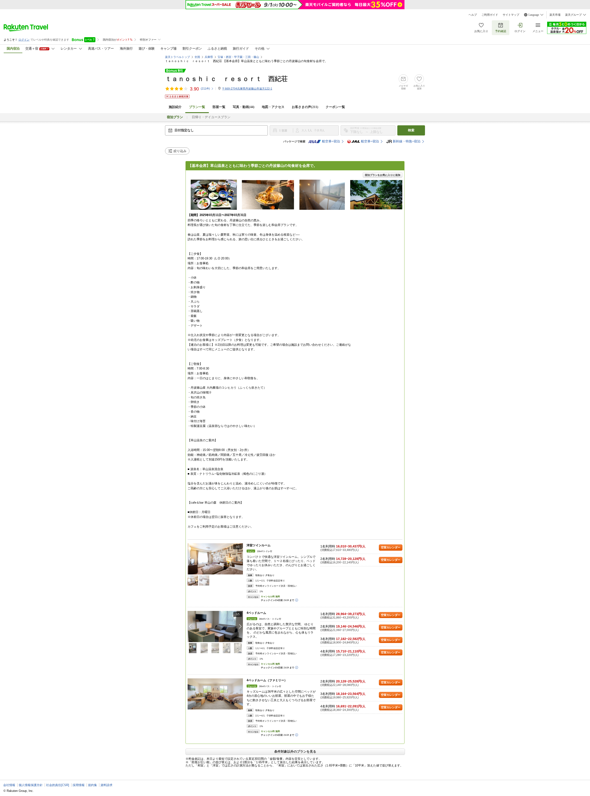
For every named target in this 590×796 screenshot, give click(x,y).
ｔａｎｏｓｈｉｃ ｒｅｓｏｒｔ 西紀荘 (226, 78)
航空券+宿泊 (331, 141)
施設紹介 (175, 107)
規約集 (92, 785)
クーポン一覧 (335, 107)
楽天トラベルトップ (177, 57)
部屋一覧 (218, 107)
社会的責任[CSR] (57, 785)
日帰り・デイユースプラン (211, 117)
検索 (411, 130)
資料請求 (106, 785)
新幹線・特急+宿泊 (406, 141)
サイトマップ (511, 14)
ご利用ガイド (489, 14)
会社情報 (9, 785)
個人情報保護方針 (31, 785)
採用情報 (79, 785)
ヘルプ (473, 14)
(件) (205, 88)
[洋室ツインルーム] (215, 558)
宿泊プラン (175, 117)
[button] (240, 559)
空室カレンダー (390, 547)
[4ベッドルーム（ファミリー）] (215, 693)
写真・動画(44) (243, 107)
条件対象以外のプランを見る (295, 751)
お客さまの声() (305, 107)
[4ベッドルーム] (215, 626)
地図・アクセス (273, 107)
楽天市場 (554, 14)
